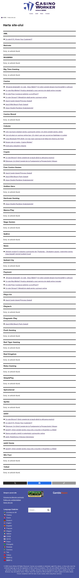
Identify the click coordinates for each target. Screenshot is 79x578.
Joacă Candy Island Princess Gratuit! (18, 101)
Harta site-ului (8, 502)
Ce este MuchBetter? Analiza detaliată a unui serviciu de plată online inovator (33, 90)
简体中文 (9, 557)
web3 (36, 13)
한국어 (8, 539)
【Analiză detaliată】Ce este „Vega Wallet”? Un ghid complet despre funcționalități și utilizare (39, 87)
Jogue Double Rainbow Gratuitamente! (19, 108)
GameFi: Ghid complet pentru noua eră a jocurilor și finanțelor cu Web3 (30, 430)
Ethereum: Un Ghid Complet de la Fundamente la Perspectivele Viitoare (31, 161)
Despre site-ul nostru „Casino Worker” (18, 142)
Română (9, 547)
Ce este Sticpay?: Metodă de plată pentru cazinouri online (26, 97)
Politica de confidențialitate (12, 500)
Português (9, 544)
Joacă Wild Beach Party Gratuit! (16, 104)
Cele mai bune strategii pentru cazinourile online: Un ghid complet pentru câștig (34, 132)
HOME (4, 17)
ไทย (7, 552)
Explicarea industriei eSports (15, 146)
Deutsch (9, 520)
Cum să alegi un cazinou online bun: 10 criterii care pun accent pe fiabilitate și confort (36, 135)
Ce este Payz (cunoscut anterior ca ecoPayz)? (22, 94)
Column (47, 13)
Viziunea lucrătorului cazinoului (13, 497)
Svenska (9, 549)
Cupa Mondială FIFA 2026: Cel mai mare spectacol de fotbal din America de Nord (34, 139)
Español (9, 526)
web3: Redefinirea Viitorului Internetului (19, 437)
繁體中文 (9, 560)
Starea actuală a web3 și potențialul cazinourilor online (25, 433)
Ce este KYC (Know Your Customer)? (18, 39)
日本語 (8, 536)
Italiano (8, 533)
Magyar (8, 531)
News (41, 13)
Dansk (8, 518)
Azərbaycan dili (11, 512)
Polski (8, 541)
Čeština (9, 515)
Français (9, 528)
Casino (31, 13)
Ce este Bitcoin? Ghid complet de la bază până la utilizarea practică (29, 158)
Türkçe (8, 555)
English (8, 523)
